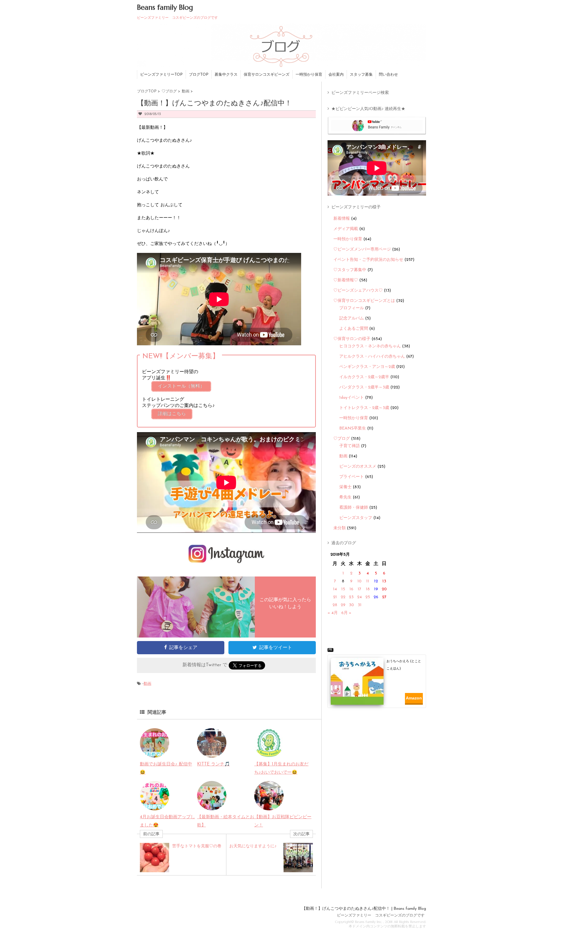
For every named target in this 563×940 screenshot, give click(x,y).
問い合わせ (388, 75)
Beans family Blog (165, 7)
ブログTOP (198, 75)
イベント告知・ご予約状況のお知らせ (368, 260)
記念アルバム (351, 318)
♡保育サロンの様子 (351, 339)
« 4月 (333, 613)
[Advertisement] (379, 725)
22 (343, 597)
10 (359, 581)
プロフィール (351, 308)
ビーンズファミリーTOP (161, 75)
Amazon (414, 698)
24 (359, 597)
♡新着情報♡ (345, 280)
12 (376, 581)
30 (351, 605)
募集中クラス (226, 75)
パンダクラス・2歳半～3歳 (364, 387)
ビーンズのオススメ (357, 466)
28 (335, 605)
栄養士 (345, 487)
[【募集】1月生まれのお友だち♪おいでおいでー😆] (269, 753)
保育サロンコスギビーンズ (266, 75)
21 (335, 597)
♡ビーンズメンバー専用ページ (362, 249)
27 (384, 597)
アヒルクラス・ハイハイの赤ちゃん (372, 356)
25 (367, 597)
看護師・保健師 (353, 507)
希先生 (345, 497)
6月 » (346, 613)
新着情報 (341, 219)
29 (343, 605)
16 (351, 589)
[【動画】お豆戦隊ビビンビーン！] (269, 806)
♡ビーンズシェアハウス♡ (358, 290)
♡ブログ (341, 439)
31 (360, 605)
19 (376, 589)
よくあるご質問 (353, 329)
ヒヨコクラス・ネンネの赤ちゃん (370, 346)
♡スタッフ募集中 (349, 270)
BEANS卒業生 (352, 428)
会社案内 (336, 75)
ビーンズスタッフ (355, 518)
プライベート (351, 477)
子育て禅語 (349, 446)
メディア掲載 (345, 229)
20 (384, 589)
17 (359, 589)
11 (367, 581)
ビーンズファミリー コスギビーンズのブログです (381, 915)
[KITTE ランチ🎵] (211, 753)
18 (368, 589)
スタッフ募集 (361, 75)
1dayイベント (351, 397)
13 (384, 581)
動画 (147, 684)
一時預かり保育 (309, 75)
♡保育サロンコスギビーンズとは (364, 301)
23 (351, 597)
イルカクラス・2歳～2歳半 (364, 377)
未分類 (339, 528)
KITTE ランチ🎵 (213, 764)
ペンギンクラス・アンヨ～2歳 (367, 367)
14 (335, 589)
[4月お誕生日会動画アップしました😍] (154, 806)
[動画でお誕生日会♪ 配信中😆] (154, 753)
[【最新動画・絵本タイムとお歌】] (211, 806)
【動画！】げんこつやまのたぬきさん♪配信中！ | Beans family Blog (364, 909)
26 (376, 597)
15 (343, 589)
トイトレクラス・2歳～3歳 (364, 408)
